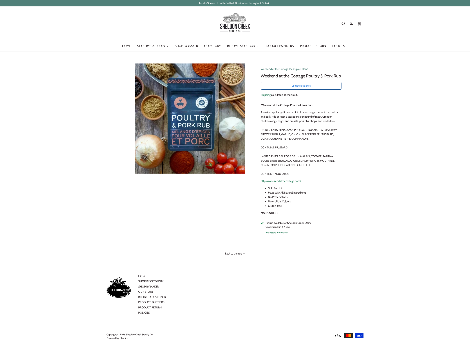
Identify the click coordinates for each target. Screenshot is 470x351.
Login (295, 85)
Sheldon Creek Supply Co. (139, 334)
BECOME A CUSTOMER (152, 297)
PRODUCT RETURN (150, 307)
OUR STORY (145, 291)
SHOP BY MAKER (148, 286)
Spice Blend (301, 69)
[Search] (343, 24)
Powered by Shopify (117, 338)
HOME (142, 276)
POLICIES (144, 312)
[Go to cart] (359, 24)
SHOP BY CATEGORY (151, 281)
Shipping (266, 95)
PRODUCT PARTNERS (151, 302)
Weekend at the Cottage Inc (276, 69)
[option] (190, 118)
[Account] (351, 24)
